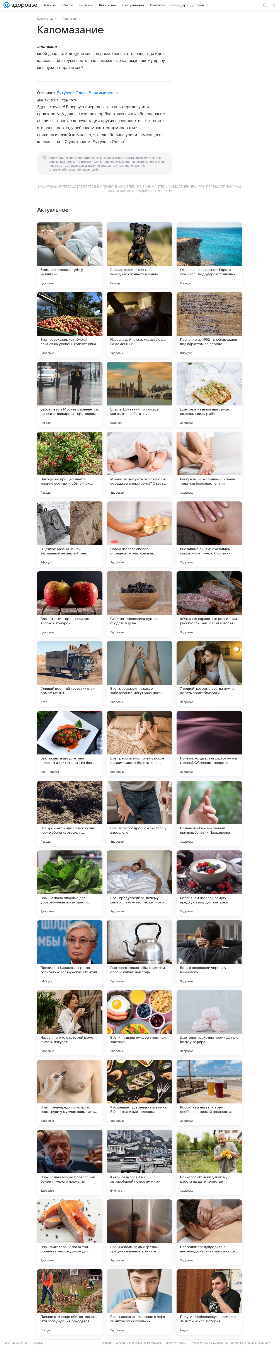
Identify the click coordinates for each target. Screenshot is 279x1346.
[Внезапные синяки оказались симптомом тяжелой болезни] (209, 534)
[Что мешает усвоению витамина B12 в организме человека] (139, 1092)
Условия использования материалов (139, 1342)
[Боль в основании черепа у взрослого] (209, 953)
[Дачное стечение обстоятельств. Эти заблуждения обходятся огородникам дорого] (69, 1302)
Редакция (106, 1342)
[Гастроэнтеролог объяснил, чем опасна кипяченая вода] (139, 953)
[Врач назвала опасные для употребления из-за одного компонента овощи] (69, 883)
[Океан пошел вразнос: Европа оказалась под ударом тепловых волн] (209, 255)
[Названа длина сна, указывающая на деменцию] (139, 324)
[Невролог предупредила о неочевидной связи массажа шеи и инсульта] (209, 1232)
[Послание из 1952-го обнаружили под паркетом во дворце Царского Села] (209, 324)
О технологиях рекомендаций (209, 1342)
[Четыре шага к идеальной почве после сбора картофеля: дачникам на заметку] (69, 813)
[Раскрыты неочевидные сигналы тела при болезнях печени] (209, 464)
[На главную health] (23, 5)
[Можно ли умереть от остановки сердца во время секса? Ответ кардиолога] (139, 464)
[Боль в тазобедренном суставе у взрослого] (139, 813)
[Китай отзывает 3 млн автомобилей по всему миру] (139, 1162)
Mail (7, 1342)
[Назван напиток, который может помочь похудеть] (69, 1022)
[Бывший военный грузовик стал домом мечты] (69, 673)
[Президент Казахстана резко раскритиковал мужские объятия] (69, 953)
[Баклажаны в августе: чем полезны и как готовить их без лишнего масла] (69, 743)
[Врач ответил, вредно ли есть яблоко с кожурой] (69, 604)
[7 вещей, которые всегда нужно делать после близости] (209, 673)
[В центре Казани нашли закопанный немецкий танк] (69, 534)
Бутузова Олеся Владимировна (87, 93)
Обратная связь (176, 1342)
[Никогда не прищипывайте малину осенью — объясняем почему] (69, 464)
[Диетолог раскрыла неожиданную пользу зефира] (209, 1022)
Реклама (37, 1342)
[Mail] (6, 5)
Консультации (46, 18)
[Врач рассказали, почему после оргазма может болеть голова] (139, 743)
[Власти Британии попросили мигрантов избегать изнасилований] (139, 394)
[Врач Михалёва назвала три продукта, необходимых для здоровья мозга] (69, 1232)
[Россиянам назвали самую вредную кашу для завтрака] (209, 883)
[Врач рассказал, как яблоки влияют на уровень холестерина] (69, 324)
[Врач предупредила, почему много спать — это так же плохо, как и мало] (139, 883)
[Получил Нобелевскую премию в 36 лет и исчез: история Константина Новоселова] (209, 1302)
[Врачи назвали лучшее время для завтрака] (139, 1022)
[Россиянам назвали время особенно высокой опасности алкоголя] (209, 1092)
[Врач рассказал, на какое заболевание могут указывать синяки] (139, 673)
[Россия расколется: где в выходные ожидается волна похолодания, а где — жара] (139, 255)
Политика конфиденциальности (251, 1342)
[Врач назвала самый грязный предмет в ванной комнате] (139, 1232)
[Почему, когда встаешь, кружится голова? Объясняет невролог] (209, 743)
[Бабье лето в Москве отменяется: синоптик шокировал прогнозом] (69, 394)
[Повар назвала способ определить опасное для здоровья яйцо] (139, 534)
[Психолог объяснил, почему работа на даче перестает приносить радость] (209, 1162)
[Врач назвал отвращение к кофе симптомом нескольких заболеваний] (139, 1302)
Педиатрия (69, 18)
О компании (20, 1342)
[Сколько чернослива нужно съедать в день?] (139, 604)
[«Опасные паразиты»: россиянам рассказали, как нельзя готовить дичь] (209, 604)
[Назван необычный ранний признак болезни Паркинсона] (209, 813)
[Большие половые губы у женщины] (69, 255)
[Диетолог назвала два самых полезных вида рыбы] (209, 394)
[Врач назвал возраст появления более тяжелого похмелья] (69, 1162)
